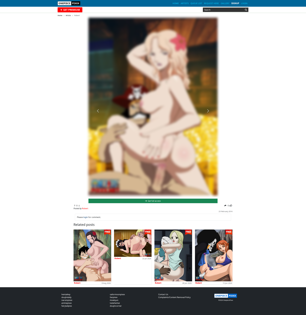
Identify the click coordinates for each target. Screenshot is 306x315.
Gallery (225, 3)
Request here (211, 3)
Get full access (154, 201)
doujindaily (66, 297)
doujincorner (116, 306)
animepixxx (66, 303)
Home (176, 3)
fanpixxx (113, 297)
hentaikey (65, 294)
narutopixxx (66, 300)
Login (244, 3)
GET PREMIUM (71, 9)
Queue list (196, 3)
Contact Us (163, 294)
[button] (98, 111)
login (85, 217)
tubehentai (115, 303)
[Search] (245, 10)
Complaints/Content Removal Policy (174, 297)
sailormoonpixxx (117, 294)
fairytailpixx (66, 306)
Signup (235, 3)
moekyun (114, 300)
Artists (185, 3)
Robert (77, 283)
